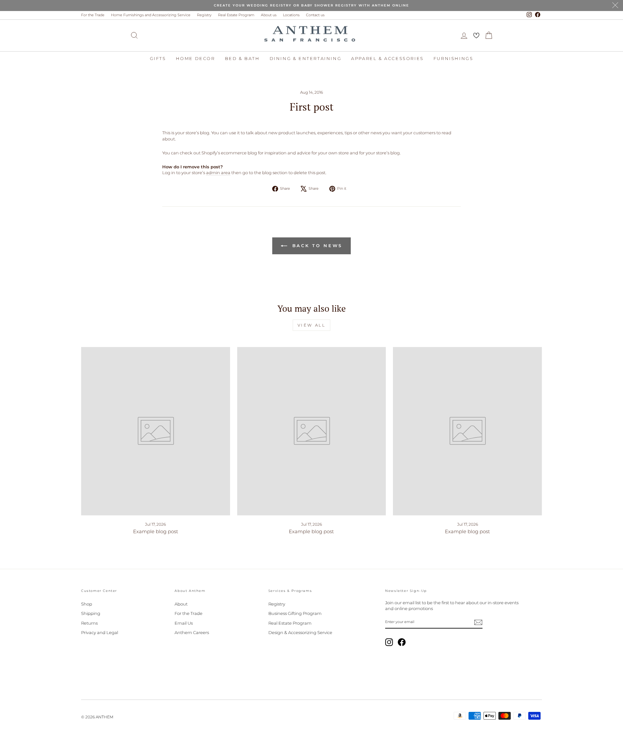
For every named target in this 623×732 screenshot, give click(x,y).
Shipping (90, 613)
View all (312, 325)
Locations (291, 15)
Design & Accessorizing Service (300, 632)
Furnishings (453, 58)
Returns (89, 623)
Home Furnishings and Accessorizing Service (150, 15)
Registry (204, 15)
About (181, 603)
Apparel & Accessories (387, 58)
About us (268, 15)
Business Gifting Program (295, 613)
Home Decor (195, 58)
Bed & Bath (242, 58)
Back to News (316, 245)
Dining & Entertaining (306, 58)
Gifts (158, 58)
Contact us (315, 15)
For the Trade (92, 15)
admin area (218, 172)
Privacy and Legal (99, 632)
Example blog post (155, 531)
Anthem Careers (192, 632)
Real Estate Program (236, 15)
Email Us (184, 623)
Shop (86, 603)
